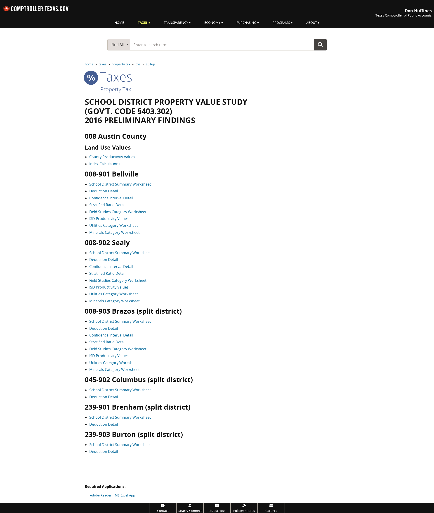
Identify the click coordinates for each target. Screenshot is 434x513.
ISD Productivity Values (109, 218)
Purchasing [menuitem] (246, 22)
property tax (121, 64)
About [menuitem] (311, 22)
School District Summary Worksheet (120, 184)
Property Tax (115, 89)
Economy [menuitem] (212, 22)
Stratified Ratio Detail (107, 204)
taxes (102, 64)
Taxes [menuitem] (143, 22)
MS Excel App (125, 495)
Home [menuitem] (119, 22)
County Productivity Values (112, 156)
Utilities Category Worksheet (113, 225)
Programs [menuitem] (281, 22)
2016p (150, 64)
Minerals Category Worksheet (114, 232)
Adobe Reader (100, 495)
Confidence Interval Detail (111, 198)
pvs (138, 64)
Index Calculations (104, 163)
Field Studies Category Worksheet (117, 211)
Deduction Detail (103, 190)
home (89, 64)
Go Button (320, 44)
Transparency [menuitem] (176, 22)
